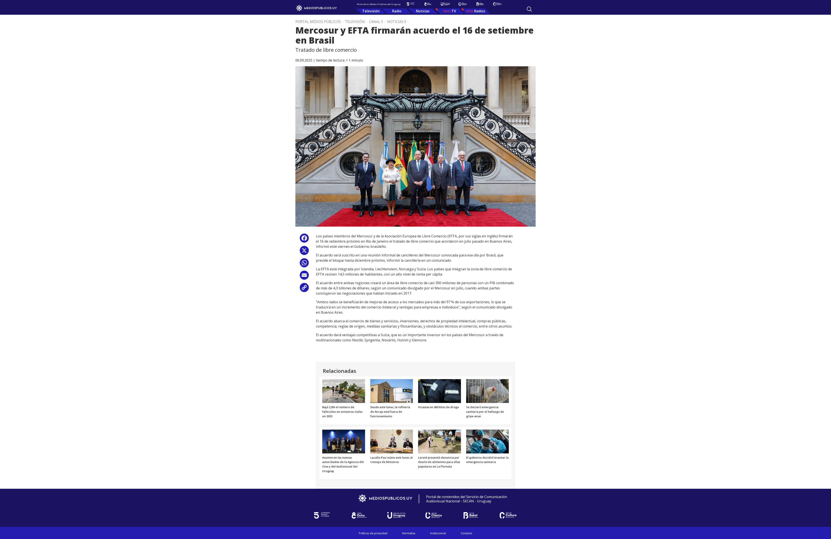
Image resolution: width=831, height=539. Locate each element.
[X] (304, 252)
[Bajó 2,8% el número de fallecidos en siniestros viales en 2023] (343, 391)
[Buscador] (529, 9)
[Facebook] (304, 240)
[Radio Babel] (480, 4)
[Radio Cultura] (497, 4)
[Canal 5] (410, 4)
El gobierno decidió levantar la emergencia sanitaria (487, 460)
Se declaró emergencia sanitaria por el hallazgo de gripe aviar (485, 411)
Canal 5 (376, 21)
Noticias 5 (396, 21)
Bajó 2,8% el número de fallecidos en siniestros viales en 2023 (342, 411)
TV (453, 11)
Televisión (371, 11)
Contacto (466, 533)
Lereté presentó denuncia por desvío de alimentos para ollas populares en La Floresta (439, 462)
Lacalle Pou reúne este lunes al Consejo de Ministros (391, 460)
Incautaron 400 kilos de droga (438, 407)
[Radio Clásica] (462, 4)
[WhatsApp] (304, 264)
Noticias (423, 11)
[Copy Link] (304, 289)
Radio (396, 11)
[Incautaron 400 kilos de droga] (439, 391)
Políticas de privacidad (373, 533)
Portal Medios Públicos (318, 21)
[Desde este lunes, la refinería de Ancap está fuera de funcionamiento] (391, 391)
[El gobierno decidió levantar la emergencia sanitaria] (487, 441)
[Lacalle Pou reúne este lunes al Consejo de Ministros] (391, 441)
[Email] (304, 277)
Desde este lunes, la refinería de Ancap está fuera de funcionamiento (390, 411)
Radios (479, 11)
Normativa (408, 533)
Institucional (438, 533)
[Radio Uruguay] (445, 4)
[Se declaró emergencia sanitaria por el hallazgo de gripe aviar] (487, 391)
